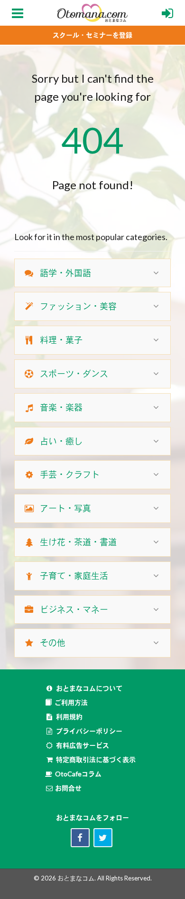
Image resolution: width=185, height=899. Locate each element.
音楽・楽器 (61, 407)
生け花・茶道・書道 (78, 542)
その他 (52, 643)
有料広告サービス (82, 745)
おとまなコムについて (89, 688)
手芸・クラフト (70, 474)
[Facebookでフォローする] (80, 837)
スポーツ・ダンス (74, 373)
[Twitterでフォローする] (102, 837)
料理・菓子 (61, 340)
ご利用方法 (71, 702)
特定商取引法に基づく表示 (96, 759)
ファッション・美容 (78, 306)
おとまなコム (75, 878)
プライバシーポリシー (89, 731)
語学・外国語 (65, 273)
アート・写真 (65, 508)
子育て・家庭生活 (74, 575)
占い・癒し (61, 441)
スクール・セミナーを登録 (92, 35)
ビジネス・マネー (74, 609)
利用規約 (69, 717)
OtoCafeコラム (78, 774)
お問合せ (68, 788)
